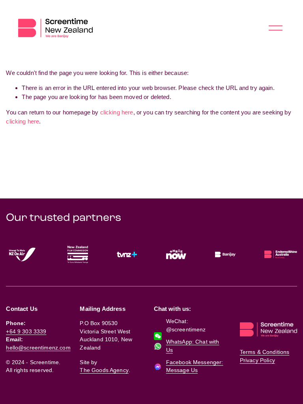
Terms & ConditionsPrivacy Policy (265, 356)
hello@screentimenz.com (38, 348)
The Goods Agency (104, 370)
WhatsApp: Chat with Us (192, 346)
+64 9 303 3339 (26, 332)
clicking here (116, 112)
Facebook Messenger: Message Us (194, 366)
